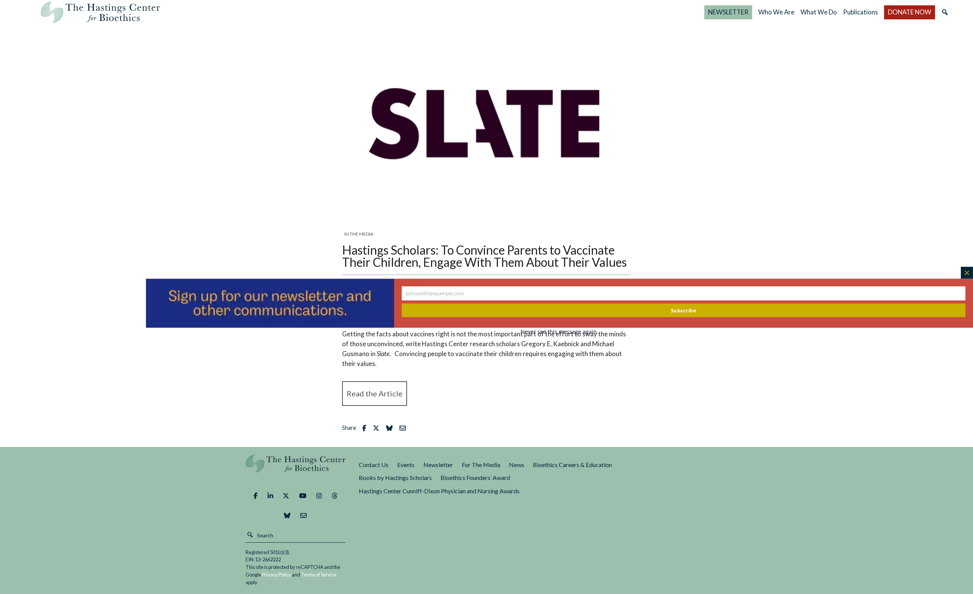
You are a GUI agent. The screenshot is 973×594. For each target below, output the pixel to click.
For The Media (481, 464)
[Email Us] (303, 516)
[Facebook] (255, 496)
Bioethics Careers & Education (572, 464)
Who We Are (776, 12)
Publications (860, 12)
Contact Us (373, 464)
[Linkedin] (270, 496)
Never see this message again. (559, 331)
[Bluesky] (287, 516)
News (516, 464)
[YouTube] (302, 496)
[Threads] (334, 496)
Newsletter (438, 464)
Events (406, 464)
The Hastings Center (296, 469)
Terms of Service (318, 575)
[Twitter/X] (286, 496)
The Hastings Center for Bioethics (100, 12)
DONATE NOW (909, 12)
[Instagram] (319, 496)
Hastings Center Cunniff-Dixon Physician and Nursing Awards (439, 490)
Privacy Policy (276, 575)
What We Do (818, 12)
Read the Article (375, 393)
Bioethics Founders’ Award (475, 477)
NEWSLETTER (728, 12)
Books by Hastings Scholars (395, 477)
